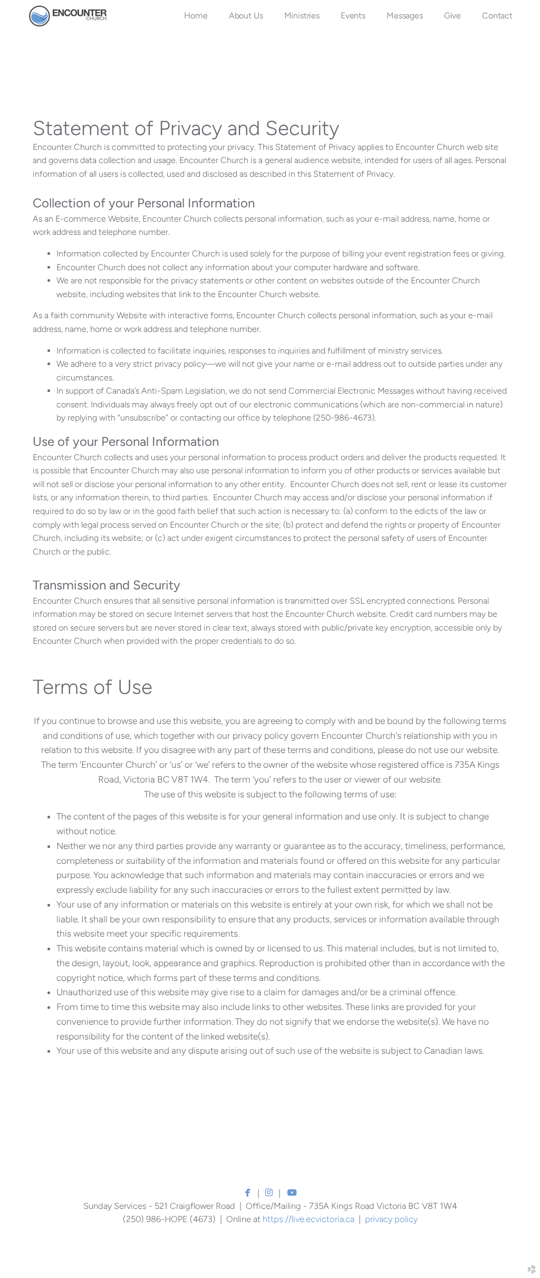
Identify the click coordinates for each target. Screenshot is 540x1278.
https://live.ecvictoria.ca (308, 1219)
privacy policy (391, 1219)
